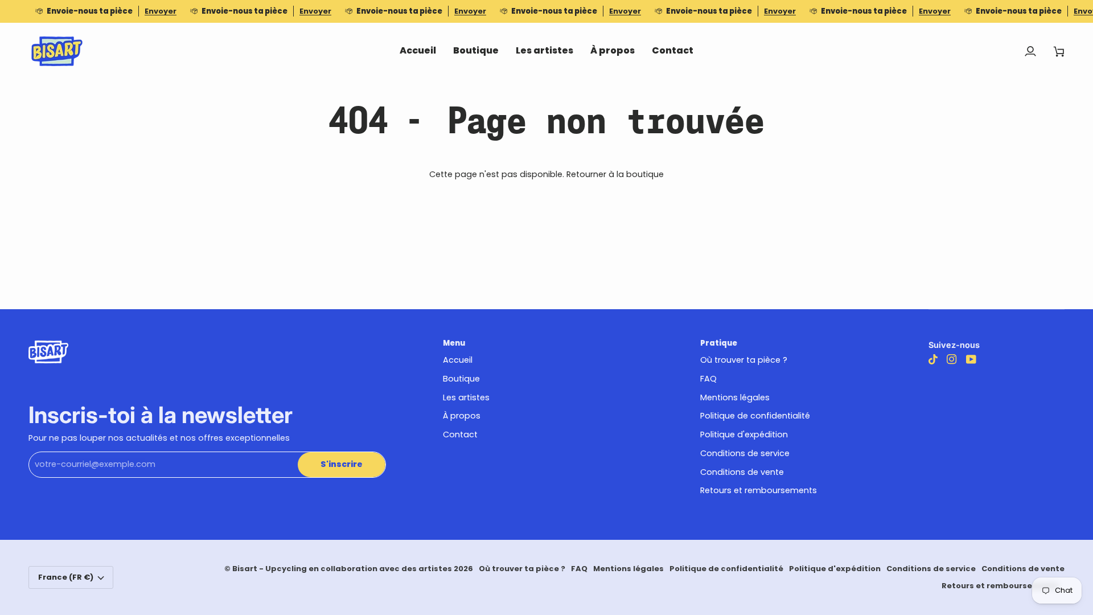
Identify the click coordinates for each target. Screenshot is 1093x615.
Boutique (461, 378)
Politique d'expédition (744, 434)
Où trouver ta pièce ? (743, 360)
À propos (461, 415)
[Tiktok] (933, 359)
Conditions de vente (742, 472)
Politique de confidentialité (755, 415)
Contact (460, 434)
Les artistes (466, 397)
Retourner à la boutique (615, 174)
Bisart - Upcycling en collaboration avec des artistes (342, 568)
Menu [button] (454, 343)
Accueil (457, 360)
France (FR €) (65, 577)
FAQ (708, 378)
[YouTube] (971, 359)
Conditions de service (745, 453)
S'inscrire (341, 464)
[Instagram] (952, 359)
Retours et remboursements (758, 490)
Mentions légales (735, 397)
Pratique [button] (718, 343)
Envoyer (160, 11)
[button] (476, 51)
